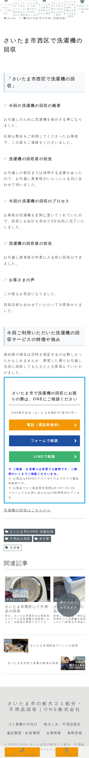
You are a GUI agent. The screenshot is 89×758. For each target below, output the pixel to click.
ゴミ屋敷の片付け (23, 724)
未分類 (44, 538)
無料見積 (74, 733)
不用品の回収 (20, 538)
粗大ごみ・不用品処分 (62, 724)
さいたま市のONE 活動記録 (32, 531)
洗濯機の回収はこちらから (27, 510)
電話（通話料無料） (44, 425)
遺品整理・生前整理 (23, 733)
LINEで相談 (45, 456)
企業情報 (53, 733)
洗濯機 (15, 547)
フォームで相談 (44, 440)
